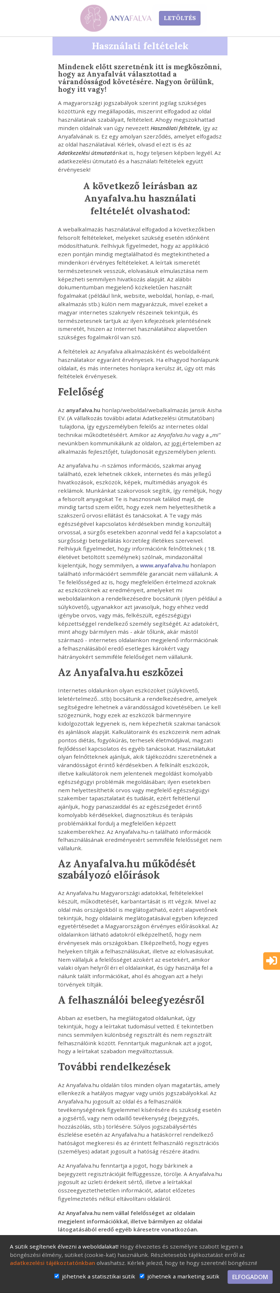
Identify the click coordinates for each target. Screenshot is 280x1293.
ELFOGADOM (250, 1277)
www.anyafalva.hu (164, 565)
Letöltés (179, 18)
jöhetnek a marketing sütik (183, 1276)
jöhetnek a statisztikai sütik (98, 1276)
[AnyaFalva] (116, 18)
